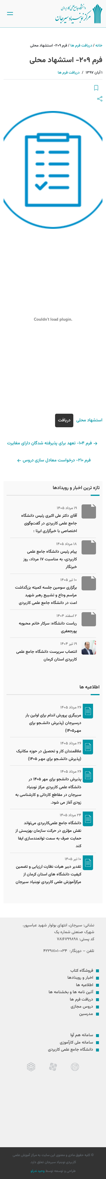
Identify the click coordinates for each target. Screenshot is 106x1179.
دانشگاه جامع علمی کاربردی (70, 1049)
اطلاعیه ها (84, 985)
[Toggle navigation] (10, 13)
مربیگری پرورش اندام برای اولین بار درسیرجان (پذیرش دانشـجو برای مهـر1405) (53, 723)
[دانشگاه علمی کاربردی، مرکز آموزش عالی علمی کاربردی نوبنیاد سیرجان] (78, 13)
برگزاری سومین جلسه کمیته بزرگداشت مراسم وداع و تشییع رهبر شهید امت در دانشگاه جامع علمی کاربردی (46, 595)
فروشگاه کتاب (81, 971)
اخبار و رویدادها (80, 978)
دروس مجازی (82, 1007)
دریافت (64, 420)
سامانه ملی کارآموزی (76, 1042)
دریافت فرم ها (81, 46)
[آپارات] (53, 1066)
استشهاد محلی (89, 420)
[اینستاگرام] (75, 1066)
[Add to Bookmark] (96, 88)
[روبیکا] (31, 1066)
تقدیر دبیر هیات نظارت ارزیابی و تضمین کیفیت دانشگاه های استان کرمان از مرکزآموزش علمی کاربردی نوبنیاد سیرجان (48, 875)
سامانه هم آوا (81, 1035)
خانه (98, 46)
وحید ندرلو (37, 1171)
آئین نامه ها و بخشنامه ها (71, 992)
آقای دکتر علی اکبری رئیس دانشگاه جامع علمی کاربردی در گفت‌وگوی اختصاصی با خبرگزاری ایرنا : (49, 524)
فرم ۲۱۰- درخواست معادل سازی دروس (57, 460)
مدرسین (86, 1014)
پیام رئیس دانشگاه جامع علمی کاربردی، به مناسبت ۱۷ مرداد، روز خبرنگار (50, 560)
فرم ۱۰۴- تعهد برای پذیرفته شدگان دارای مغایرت (49, 443)
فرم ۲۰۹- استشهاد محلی (65, 60)
